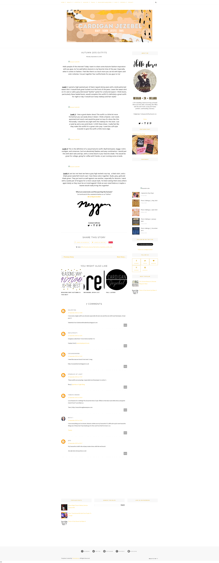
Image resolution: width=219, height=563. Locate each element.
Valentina (72, 310)
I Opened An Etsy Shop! (138, 134)
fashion (97, 247)
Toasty (70, 430)
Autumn (86, 247)
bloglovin (153, 263)
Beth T (70, 417)
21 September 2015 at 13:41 (75, 335)
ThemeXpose (75, 558)
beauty (91, 247)
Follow (145, 119)
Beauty (69, 2)
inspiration (102, 247)
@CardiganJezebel (94, 197)
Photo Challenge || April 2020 (149, 210)
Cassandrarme (74, 353)
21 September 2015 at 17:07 (75, 377)
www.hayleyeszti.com (83, 343)
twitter (145, 263)
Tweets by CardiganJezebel (145, 249)
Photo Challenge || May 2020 (149, 200)
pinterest (136, 270)
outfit (107, 247)
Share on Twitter (99, 242)
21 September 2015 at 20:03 (75, 397)
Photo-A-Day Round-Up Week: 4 (148, 290)
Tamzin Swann (74, 395)
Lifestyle (77, 2)
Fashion (85, 2)
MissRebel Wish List (92, 292)
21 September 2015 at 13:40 (75, 312)
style (111, 247)
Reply (125, 325)
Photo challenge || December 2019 (149, 229)
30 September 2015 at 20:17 (75, 443)
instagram (145, 270)
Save (111, 242)
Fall (94, 247)
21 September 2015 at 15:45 (75, 356)
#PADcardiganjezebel (105, 2)
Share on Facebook (83, 242)
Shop (116, 2)
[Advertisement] (145, 176)
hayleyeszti (73, 333)
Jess (69, 440)
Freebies (123, 2)
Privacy (130, 2)
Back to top (153, 558)
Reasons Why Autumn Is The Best (71, 293)
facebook (136, 263)
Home (63, 2)
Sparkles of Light (75, 374)
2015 (82, 247)
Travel (93, 2)
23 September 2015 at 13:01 (75, 420)
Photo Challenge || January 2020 (148, 220)
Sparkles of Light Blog (78, 384)
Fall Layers (111, 292)
